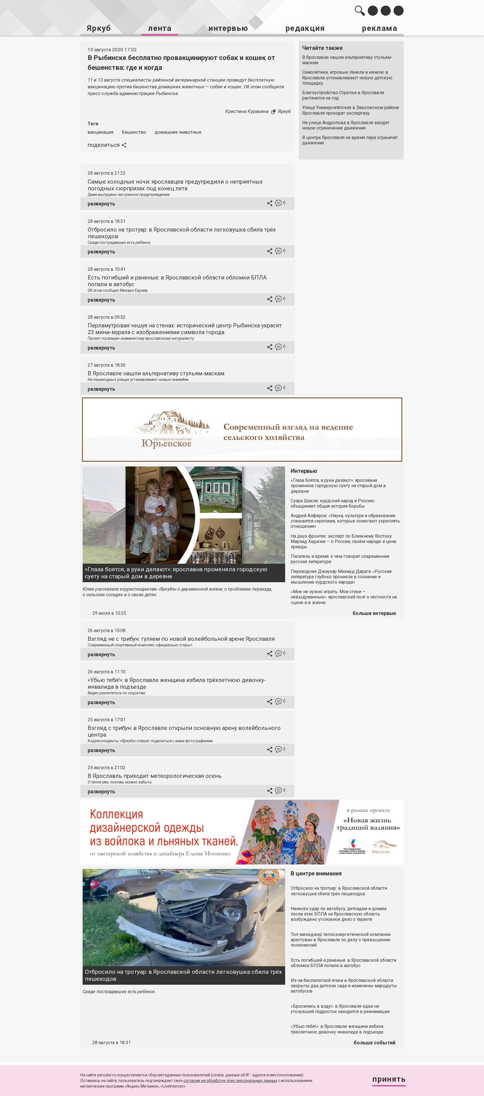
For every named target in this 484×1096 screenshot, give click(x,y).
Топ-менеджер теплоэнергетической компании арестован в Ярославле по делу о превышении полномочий (340, 940)
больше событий (374, 1043)
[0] (278, 204)
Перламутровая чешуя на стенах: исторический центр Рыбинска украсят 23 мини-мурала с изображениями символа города (185, 329)
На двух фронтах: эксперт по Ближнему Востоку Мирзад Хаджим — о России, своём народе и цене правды (343, 541)
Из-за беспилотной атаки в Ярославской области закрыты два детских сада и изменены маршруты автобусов (344, 986)
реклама (379, 28)
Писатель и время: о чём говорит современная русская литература (340, 559)
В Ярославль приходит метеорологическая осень (155, 776)
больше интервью (374, 613)
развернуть (101, 204)
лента (159, 28)
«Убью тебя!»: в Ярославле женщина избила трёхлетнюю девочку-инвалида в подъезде (337, 1029)
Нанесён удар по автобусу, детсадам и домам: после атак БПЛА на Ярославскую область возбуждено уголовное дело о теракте (339, 914)
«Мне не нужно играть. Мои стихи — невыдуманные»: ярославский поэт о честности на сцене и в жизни (344, 597)
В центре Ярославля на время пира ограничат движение (350, 140)
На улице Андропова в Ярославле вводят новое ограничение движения (345, 125)
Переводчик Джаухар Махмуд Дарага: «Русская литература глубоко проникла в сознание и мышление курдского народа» (341, 577)
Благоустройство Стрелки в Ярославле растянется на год (343, 95)
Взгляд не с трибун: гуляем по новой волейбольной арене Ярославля (181, 638)
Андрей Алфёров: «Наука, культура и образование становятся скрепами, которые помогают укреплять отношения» (345, 521)
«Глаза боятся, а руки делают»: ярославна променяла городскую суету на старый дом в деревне (176, 573)
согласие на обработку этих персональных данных (230, 1080)
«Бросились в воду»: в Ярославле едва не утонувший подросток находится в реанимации (340, 1008)
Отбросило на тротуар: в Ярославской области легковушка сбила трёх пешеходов (183, 975)
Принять (389, 1079)
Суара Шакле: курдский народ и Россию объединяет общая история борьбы (332, 503)
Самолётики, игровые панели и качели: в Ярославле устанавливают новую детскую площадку (347, 77)
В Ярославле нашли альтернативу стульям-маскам (347, 60)
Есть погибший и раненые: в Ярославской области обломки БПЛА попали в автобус (343, 963)
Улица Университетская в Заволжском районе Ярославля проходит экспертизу (350, 110)
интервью (228, 28)
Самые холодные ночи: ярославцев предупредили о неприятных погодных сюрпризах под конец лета (175, 185)
